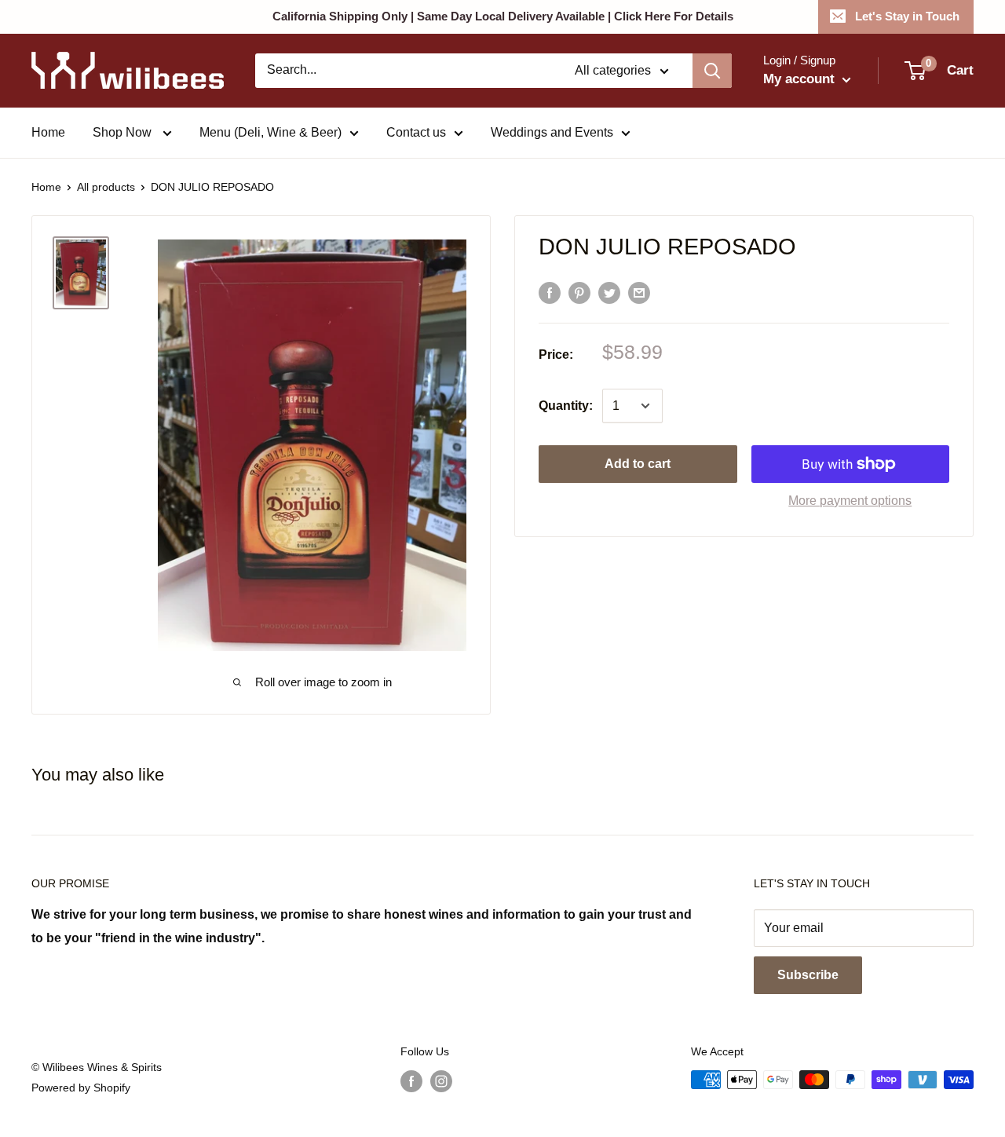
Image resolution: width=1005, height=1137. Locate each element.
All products (106, 187)
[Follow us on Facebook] (411, 1081)
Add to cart (638, 463)
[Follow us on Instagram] (441, 1081)
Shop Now (124, 132)
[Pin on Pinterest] (579, 292)
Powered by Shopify (80, 1087)
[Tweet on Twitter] (609, 292)
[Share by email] (639, 292)
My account (801, 78)
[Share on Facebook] (550, 292)
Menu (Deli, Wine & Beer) (270, 132)
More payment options (850, 500)
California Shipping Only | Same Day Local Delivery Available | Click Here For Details (502, 16)
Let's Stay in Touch (907, 16)
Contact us (416, 132)
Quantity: (566, 405)
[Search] (712, 70)
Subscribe (808, 975)
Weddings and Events (552, 132)
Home (48, 132)
